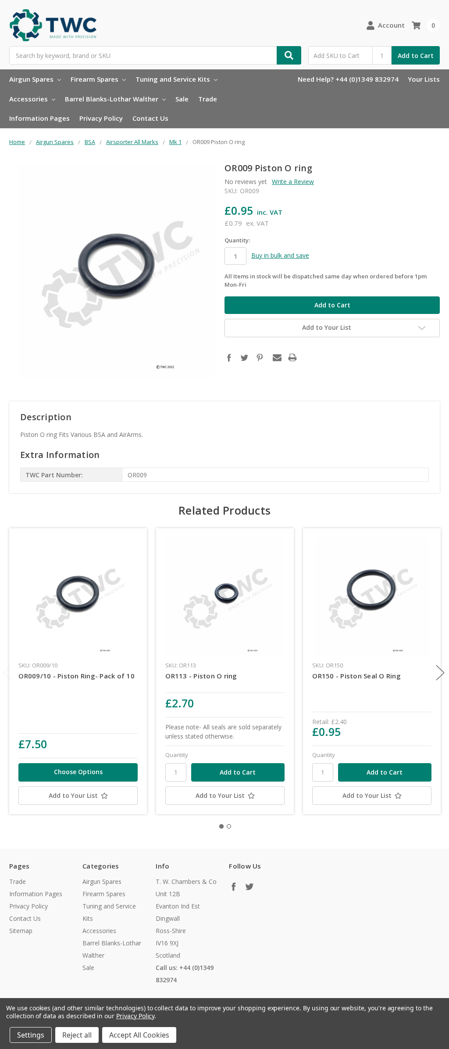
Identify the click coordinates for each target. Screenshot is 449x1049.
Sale (182, 98)
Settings (30, 1035)
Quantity (176, 755)
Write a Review (293, 181)
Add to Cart (416, 55)
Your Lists (424, 79)
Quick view (78, 597)
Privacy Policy (101, 118)
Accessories (29, 98)
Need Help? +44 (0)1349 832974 (348, 79)
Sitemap (20, 930)
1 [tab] (221, 826)
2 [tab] (229, 826)
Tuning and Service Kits (173, 79)
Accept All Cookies (139, 1035)
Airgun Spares (32, 79)
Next (440, 672)
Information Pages (39, 118)
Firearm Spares (95, 79)
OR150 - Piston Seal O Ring (356, 675)
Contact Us (150, 118)
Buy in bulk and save (280, 255)
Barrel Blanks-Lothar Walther (112, 98)
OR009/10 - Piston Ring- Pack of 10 (76, 675)
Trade (207, 98)
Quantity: (237, 240)
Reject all (77, 1035)
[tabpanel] (78, 671)
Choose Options (78, 772)
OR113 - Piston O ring (201, 675)
